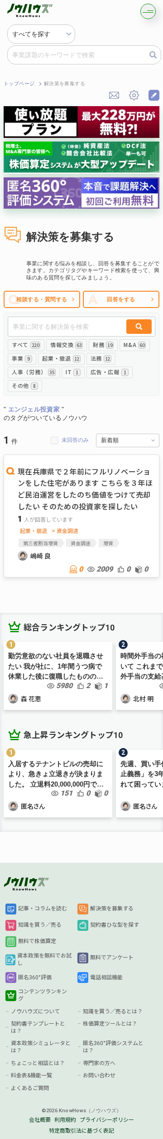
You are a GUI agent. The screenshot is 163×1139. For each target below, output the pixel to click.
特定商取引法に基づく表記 (81, 1131)
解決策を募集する (112, 908)
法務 (100, 358)
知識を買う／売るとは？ (113, 1011)
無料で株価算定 (37, 941)
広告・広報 (108, 372)
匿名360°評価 (35, 977)
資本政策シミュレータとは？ (41, 1047)
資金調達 (81, 543)
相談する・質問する (41, 299)
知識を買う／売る (40, 925)
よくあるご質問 (30, 1088)
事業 (21, 358)
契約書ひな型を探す (114, 925)
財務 (102, 344)
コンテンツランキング (42, 995)
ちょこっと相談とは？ (38, 1063)
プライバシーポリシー (107, 1120)
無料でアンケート (112, 957)
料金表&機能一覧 (31, 1075)
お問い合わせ (99, 1075)
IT (72, 372)
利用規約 (65, 1120)
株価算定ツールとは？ (110, 1024)
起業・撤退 (60, 358)
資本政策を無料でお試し (44, 959)
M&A (134, 344)
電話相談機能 (106, 977)
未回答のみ (75, 440)
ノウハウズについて (35, 1011)
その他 (24, 385)
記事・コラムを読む (42, 908)
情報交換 (66, 344)
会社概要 (40, 1120)
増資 (108, 543)
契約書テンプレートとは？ (38, 1027)
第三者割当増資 (40, 543)
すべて (25, 344)
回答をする (121, 299)
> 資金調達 (65, 530)
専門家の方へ (99, 1063)
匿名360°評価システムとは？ (113, 1047)
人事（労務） (33, 372)
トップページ (19, 83)
